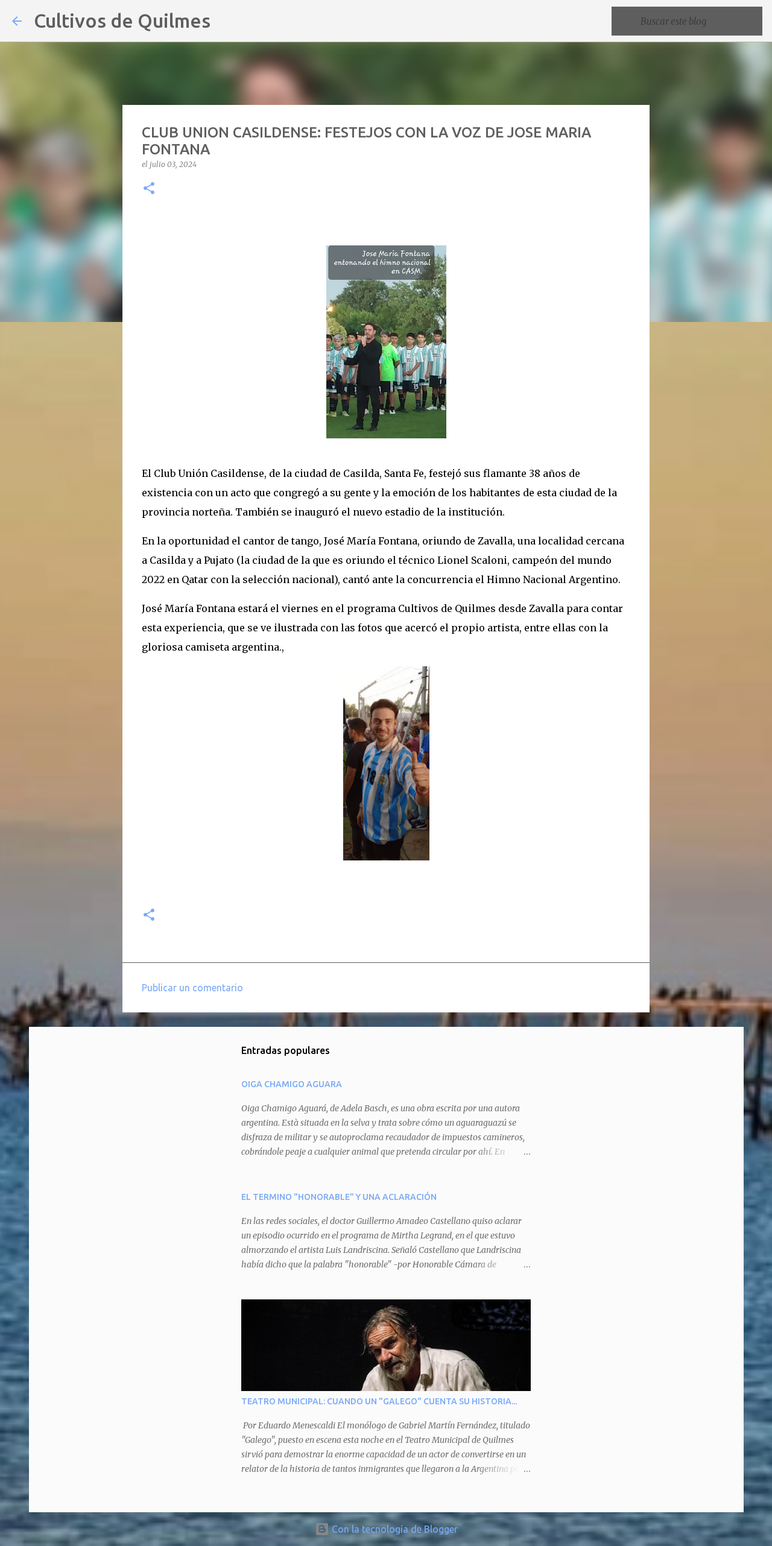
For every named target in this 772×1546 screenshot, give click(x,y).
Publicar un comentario (192, 987)
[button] (149, 189)
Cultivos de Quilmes (122, 20)
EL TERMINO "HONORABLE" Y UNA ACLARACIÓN (339, 1197)
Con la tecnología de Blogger (393, 1529)
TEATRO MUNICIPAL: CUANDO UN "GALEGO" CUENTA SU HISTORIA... (379, 1401)
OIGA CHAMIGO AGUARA (291, 1084)
